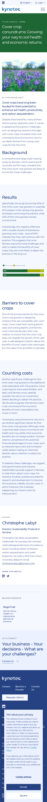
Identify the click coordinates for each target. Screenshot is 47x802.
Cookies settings (23, 777)
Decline (23, 795)
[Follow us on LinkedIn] (3, 3)
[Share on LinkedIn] (3, 576)
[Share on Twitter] (8, 576)
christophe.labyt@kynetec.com (18, 563)
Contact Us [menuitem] (35, 688)
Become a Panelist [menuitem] (20, 688)
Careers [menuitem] (6, 686)
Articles (22, 22)
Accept (23, 787)
